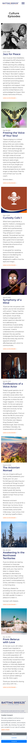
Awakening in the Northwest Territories (13, 555)
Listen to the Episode (9, 98)
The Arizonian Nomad (11, 469)
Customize (14, 737)
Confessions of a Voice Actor (13, 385)
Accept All (14, 741)
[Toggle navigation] (23, 3)
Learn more (5, 729)
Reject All (14, 734)
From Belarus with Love (11, 641)
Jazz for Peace (11, 54)
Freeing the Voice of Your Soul (14, 134)
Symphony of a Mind (12, 301)
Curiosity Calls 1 (12, 217)
